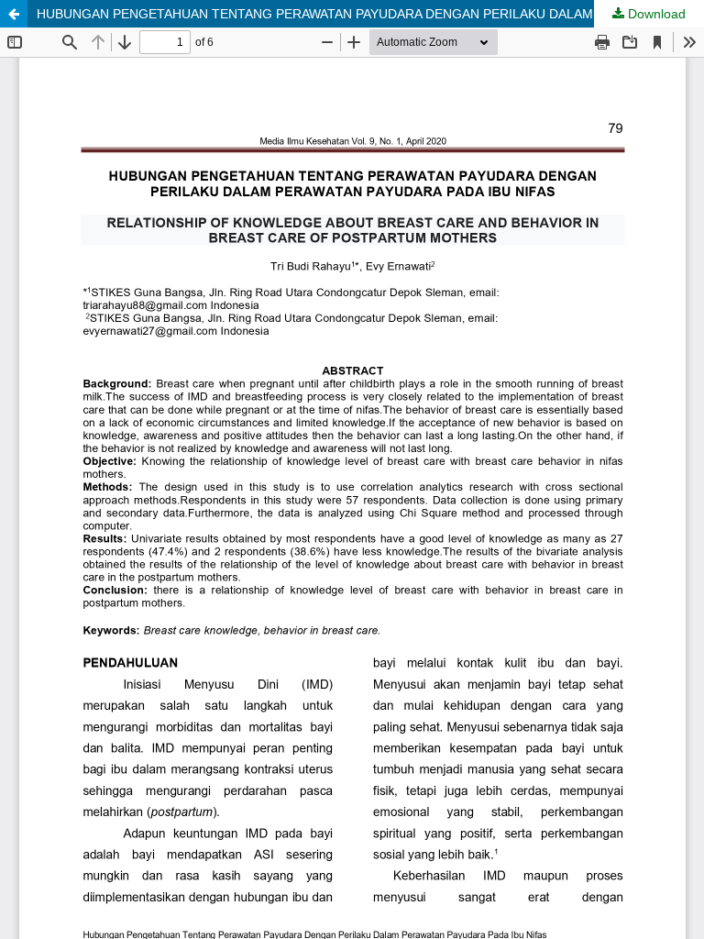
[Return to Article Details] (14, 14)
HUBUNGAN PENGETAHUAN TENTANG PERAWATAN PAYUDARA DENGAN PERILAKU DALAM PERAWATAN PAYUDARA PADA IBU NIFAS (370, 13)
